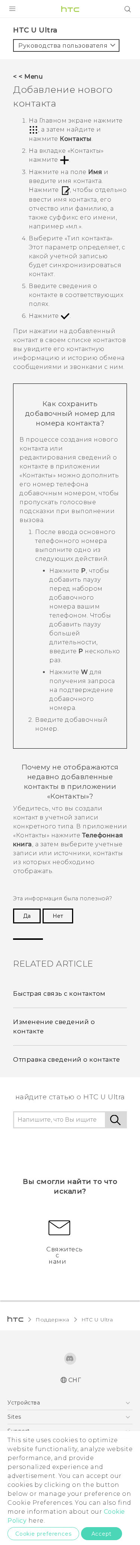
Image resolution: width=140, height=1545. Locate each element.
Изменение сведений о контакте (54, 1026)
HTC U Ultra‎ (97, 1319)
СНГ (74, 1380)
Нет (58, 916)
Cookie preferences (43, 1533)
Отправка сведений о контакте (66, 1059)
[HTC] (70, 8)
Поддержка (52, 1319)
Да (27, 916)
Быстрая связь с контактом (59, 993)
